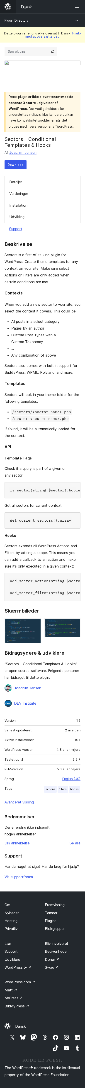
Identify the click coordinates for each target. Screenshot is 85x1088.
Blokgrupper (55, 928)
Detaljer (15, 182)
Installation (18, 205)
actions (50, 789)
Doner (52, 959)
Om (7, 905)
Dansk (20, 1026)
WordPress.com (20, 982)
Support (15, 228)
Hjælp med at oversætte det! (53, 34)
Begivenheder (56, 951)
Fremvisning (55, 905)
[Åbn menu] (77, 7)
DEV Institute (25, 703)
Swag (52, 967)
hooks (74, 789)
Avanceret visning (19, 802)
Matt (11, 990)
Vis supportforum (19, 877)
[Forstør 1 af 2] (34, 624)
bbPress (14, 998)
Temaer (51, 913)
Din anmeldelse (17, 843)
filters (63, 789)
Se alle (75, 843)
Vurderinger (18, 193)
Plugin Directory (17, 20)
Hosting (11, 920)
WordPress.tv (18, 967)
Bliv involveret (56, 943)
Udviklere (12, 959)
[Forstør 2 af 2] (74, 624)
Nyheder (12, 913)
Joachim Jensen (22, 152)
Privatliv (11, 928)
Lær (8, 943)
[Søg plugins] (52, 51)
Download (15, 165)
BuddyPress (17, 1006)
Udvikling (16, 217)
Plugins (50, 920)
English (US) (71, 779)
